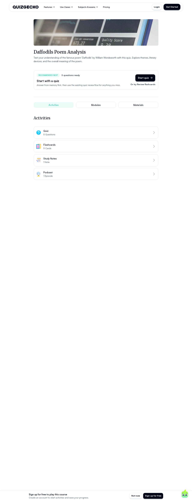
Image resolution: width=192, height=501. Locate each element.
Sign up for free (153, 495)
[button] (96, 133)
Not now (135, 495)
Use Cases (65, 7)
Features (48, 7)
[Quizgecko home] (26, 7)
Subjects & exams (86, 7)
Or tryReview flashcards (142, 84)
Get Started (172, 7)
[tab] (54, 105)
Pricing (106, 7)
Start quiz (143, 77)
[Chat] (185, 494)
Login (157, 7)
